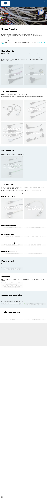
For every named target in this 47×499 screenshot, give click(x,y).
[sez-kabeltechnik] (5, 5)
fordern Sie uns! (42, 57)
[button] (2, 497)
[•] (21, 24)
